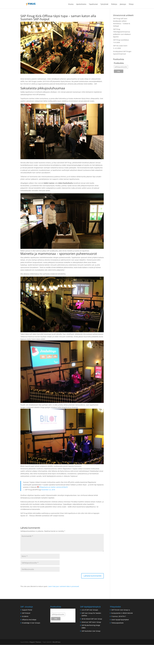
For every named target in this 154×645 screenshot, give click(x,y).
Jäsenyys (123, 4)
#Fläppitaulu (43, 487)
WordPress (56, 642)
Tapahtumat (93, 4)
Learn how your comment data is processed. (63, 586)
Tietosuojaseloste (117, 623)
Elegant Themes (35, 642)
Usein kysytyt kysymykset (120, 620)
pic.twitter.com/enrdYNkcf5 (58, 487)
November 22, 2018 (48, 490)
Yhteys (131, 4)
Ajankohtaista (81, 4)
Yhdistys (114, 4)
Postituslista (119, 63)
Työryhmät (104, 4)
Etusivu (71, 4)
